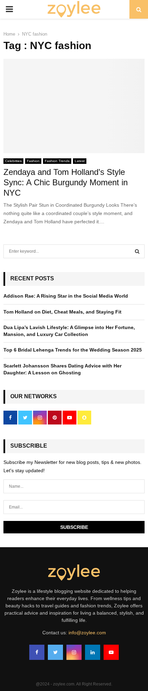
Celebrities (13, 161)
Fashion (33, 161)
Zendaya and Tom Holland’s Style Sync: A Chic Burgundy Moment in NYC (65, 182)
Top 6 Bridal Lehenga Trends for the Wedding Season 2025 (72, 350)
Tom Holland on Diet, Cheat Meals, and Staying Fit (62, 312)
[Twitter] (55, 652)
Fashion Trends (57, 161)
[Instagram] (74, 652)
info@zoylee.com (87, 632)
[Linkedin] (92, 652)
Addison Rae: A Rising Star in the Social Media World (65, 296)
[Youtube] (111, 652)
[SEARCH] (137, 251)
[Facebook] (36, 652)
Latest (80, 161)
